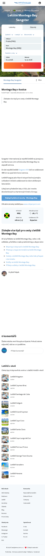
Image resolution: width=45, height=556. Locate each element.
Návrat (27, 57)
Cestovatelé (26, 503)
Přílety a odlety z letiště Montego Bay (20, 265)
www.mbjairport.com (32, 204)
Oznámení (37, 552)
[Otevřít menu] (4, 3)
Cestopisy (26, 500)
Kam (7, 46)
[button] (9, 34)
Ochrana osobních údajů (19, 552)
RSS (3, 540)
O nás (25, 527)
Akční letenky (5, 493)
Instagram (5, 533)
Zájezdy (4, 506)
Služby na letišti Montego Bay (17, 262)
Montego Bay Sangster (12, 80)
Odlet (8, 57)
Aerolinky (4, 503)
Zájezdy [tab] (33, 27)
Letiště (3, 500)
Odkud (8, 39)
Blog (3, 510)
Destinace (4, 496)
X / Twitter (4, 537)
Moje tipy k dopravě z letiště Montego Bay (22, 246)
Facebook (4, 527)
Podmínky (8, 552)
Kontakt (25, 530)
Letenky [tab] (12, 27)
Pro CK (25, 537)
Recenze (4, 513)
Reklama (30, 552)
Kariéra (25, 533)
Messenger (5, 530)
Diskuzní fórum (27, 496)
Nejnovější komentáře (29, 493)
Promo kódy (5, 517)
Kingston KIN (24, 170)
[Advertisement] (22, 132)
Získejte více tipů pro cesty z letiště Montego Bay (21, 100)
